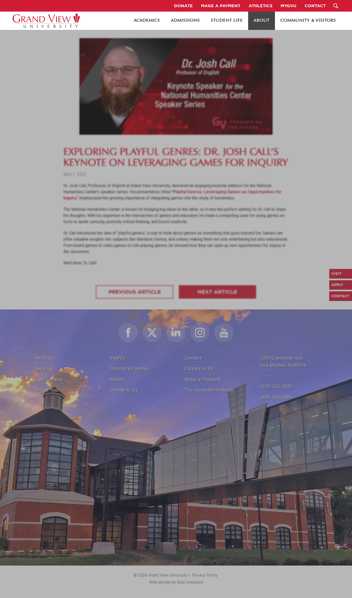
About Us (44, 358)
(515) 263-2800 (275, 386)
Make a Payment (203, 379)
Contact (193, 358)
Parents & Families (129, 368)
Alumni (117, 379)
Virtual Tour (47, 390)
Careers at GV (199, 368)
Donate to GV (124, 390)
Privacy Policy (205, 575)
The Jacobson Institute (209, 390)
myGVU (117, 358)
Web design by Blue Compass (176, 582)
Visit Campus (49, 379)
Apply (40, 368)
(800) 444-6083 (275, 397)
